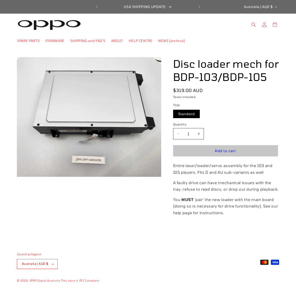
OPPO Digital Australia (44, 280)
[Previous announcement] (97, 6)
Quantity (180, 124)
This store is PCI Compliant (80, 280)
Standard (186, 114)
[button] (254, 24)
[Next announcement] (199, 6)
